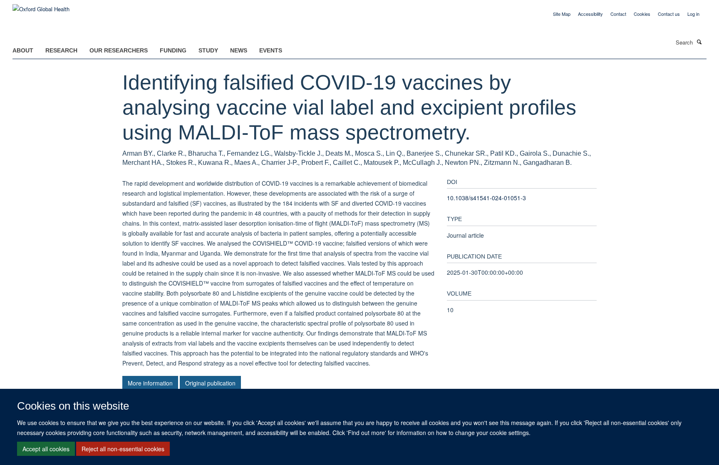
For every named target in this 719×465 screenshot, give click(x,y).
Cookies (642, 13)
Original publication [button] (210, 383)
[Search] (699, 41)
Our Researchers (118, 50)
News (238, 50)
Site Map (561, 13)
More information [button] (150, 383)
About (22, 50)
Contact (618, 13)
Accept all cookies (45, 449)
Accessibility (590, 13)
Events (270, 50)
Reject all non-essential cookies (123, 449)
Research (61, 50)
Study (208, 50)
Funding (173, 50)
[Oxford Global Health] (40, 6)
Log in (693, 13)
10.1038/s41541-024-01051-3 (486, 198)
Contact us (669, 13)
